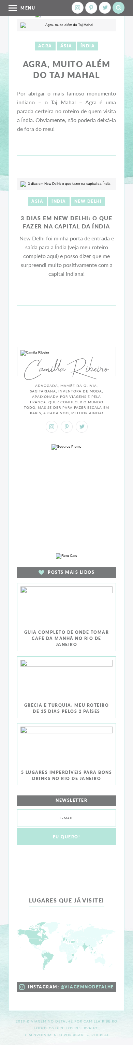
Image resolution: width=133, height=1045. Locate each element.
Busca (118, 8)
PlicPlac (100, 1035)
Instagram (78, 8)
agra (45, 45)
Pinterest (91, 8)
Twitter (105, 8)
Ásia (66, 45)
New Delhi (88, 201)
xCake (79, 1035)
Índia (87, 45)
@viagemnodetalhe (87, 986)
